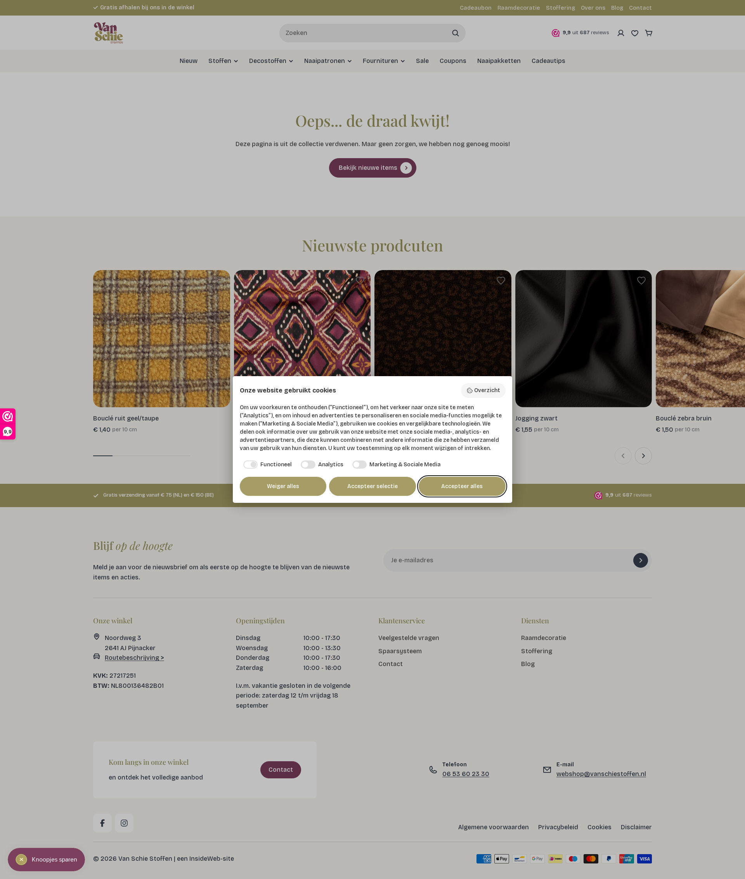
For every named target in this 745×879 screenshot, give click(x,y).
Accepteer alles (462, 486)
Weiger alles (283, 486)
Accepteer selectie (372, 486)
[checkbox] (266, 464)
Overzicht (487, 390)
